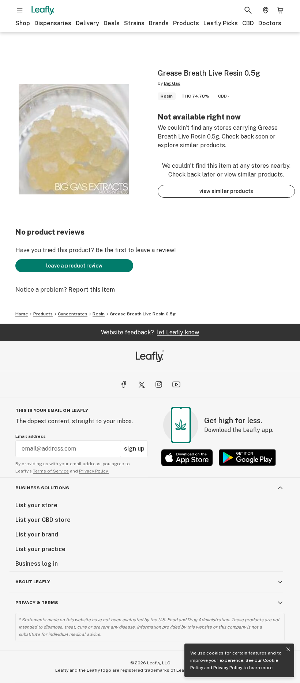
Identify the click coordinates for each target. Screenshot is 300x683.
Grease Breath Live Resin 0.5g (143, 313)
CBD (248, 23)
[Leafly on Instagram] (159, 384)
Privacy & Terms (36, 602)
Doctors (269, 23)
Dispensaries (52, 23)
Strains (134, 23)
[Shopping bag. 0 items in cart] (280, 10)
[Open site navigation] (19, 10)
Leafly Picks (220, 23)
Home (21, 313)
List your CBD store (43, 519)
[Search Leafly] (248, 10)
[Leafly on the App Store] (187, 457)
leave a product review (74, 266)
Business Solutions (42, 487)
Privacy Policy (227, 667)
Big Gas (172, 83)
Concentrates (72, 313)
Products (186, 23)
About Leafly (32, 581)
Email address (30, 436)
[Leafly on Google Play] (247, 457)
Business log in (36, 563)
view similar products (226, 191)
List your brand (36, 534)
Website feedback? (150, 332)
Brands (159, 23)
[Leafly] (43, 10)
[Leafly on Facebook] (123, 384)
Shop (22, 23)
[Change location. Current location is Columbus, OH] (265, 10)
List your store (36, 505)
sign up (134, 448)
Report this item (91, 289)
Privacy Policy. (94, 471)
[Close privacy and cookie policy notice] (288, 649)
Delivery (87, 23)
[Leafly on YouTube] (176, 384)
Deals (112, 23)
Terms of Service (51, 471)
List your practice (40, 549)
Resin (99, 313)
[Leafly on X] (141, 384)
